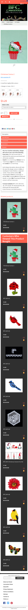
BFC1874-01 (6, 298)
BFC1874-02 (6, 364)
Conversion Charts (8, 584)
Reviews (4, 147)
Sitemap (5, 594)
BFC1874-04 (6, 429)
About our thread (7, 582)
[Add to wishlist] (24, 228)
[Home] (14, 9)
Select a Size (5, 104)
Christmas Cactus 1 (8, 221)
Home (3, 22)
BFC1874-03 (6, 527)
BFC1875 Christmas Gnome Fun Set (13, 462)
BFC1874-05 (6, 331)
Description (5, 134)
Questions (5, 144)
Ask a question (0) (5, 77)
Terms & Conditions (8, 592)
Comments (5, 141)
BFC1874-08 (6, 494)
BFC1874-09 (6, 396)
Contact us (6, 596)
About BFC (6, 587)
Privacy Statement (8, 589)
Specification (5, 137)
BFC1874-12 (6, 560)
